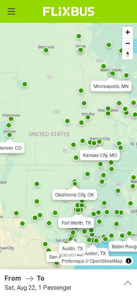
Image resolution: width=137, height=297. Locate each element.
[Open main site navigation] (11, 11)
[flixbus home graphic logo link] (69, 11)
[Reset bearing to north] (127, 54)
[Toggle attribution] (128, 260)
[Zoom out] (127, 43)
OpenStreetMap (106, 260)
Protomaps (73, 260)
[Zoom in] (127, 32)
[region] (68, 148)
